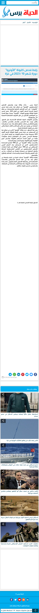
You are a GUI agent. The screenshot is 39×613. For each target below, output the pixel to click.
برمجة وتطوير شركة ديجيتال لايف (20, 606)
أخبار (24, 22)
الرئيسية (35, 22)
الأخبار (29, 22)
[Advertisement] (19, 44)
